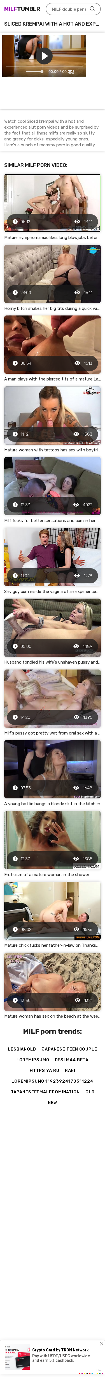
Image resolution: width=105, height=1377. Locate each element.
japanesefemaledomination (45, 1091)
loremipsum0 (33, 1059)
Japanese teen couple (69, 1049)
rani (70, 1070)
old (90, 1091)
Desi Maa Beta (72, 1059)
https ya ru (44, 1070)
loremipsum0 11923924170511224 (52, 1081)
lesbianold (22, 1049)
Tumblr (22, 9)
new (52, 1102)
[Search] (92, 9)
